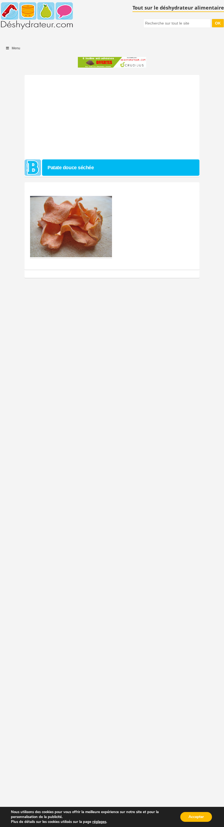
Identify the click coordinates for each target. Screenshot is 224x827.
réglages (99, 821)
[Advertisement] (112, 116)
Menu (16, 48)
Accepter (196, 816)
